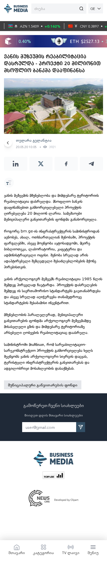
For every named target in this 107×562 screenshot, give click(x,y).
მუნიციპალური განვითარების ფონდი (42, 384)
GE (92, 8)
